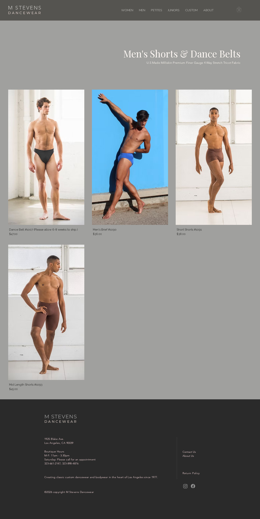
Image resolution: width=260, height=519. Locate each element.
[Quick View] (46, 157)
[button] (127, 10)
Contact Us (189, 452)
